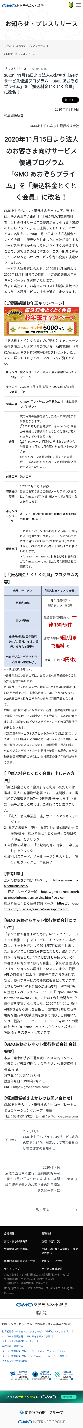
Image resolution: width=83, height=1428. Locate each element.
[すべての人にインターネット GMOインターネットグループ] (41, 1423)
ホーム (7, 45)
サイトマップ (12, 1268)
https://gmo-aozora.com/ (31, 1087)
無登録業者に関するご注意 (19, 1260)
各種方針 (47, 1233)
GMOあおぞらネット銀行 (23, 5)
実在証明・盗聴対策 (12, 1346)
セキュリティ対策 (52, 1260)
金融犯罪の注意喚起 (16, 1248)
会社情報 (9, 1233)
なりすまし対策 (56, 1356)
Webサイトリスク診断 (39, 1336)
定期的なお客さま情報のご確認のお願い (60, 1251)
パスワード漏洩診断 (12, 1336)
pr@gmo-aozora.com (63, 1116)
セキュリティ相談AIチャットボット (20, 1341)
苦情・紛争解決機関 (16, 1241)
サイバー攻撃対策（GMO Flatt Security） (23, 1356)
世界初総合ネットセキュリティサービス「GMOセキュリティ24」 (36, 1331)
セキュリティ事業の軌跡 (15, 1360)
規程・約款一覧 (51, 1241)
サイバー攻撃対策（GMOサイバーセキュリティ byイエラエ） (34, 1351)
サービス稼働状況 (52, 1268)
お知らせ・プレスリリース (30, 45)
